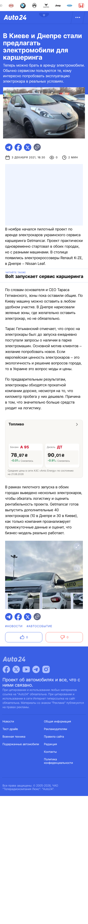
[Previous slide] (11, 568)
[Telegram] (36, 669)
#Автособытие (39, 626)
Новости (8, 721)
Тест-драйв (10, 729)
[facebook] (18, 147)
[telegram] (8, 147)
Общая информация (57, 721)
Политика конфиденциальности (58, 761)
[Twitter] (16, 669)
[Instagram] (46, 669)
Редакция (50, 744)
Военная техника (14, 736)
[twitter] (27, 147)
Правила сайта (54, 736)
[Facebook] (6, 669)
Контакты (50, 752)
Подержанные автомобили (21, 744)
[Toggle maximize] (77, 546)
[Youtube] (26, 669)
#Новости (14, 626)
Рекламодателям (55, 729)
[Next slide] (77, 568)
